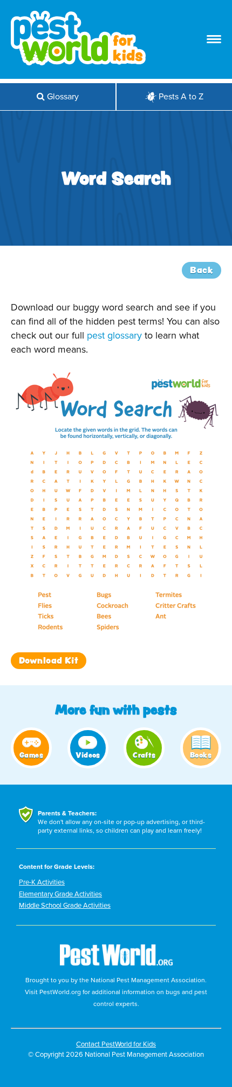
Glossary (62, 96)
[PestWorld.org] (116, 969)
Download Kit (48, 660)
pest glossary (114, 335)
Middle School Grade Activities (65, 905)
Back (201, 270)
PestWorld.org (60, 992)
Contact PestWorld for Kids (116, 1044)
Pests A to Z (181, 96)
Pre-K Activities (42, 882)
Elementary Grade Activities (60, 894)
